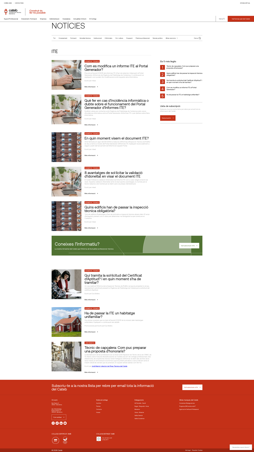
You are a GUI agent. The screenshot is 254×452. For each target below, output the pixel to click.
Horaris (98, 412)
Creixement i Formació (29, 19)
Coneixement (63, 38)
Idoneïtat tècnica (85, 38)
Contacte (99, 409)
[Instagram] (53, 423)
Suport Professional (11, 19)
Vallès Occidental (139, 418)
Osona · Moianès (139, 412)
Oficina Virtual (245, 3)
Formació (73, 38)
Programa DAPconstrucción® (187, 406)
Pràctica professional (143, 38)
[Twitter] (57, 423)
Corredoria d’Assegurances (187, 403)
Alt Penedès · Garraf (140, 403)
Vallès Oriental (139, 415)
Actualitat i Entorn (79, 19)
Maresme (137, 409)
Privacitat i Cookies (197, 450)
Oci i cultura (119, 38)
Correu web (8, 3)
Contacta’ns (19, 3)
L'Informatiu (108, 38)
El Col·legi (92, 19)
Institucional (98, 38)
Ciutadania (66, 19)
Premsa (98, 406)
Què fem (98, 403)
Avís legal (188, 450)
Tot (54, 38)
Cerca (221, 19)
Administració (54, 19)
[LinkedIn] (61, 423)
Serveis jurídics (158, 38)
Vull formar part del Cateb (241, 19)
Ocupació (129, 38)
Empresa (43, 19)
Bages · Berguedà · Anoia (142, 406)
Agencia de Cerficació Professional (189, 409)
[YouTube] (65, 423)
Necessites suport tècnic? (240, 447)
